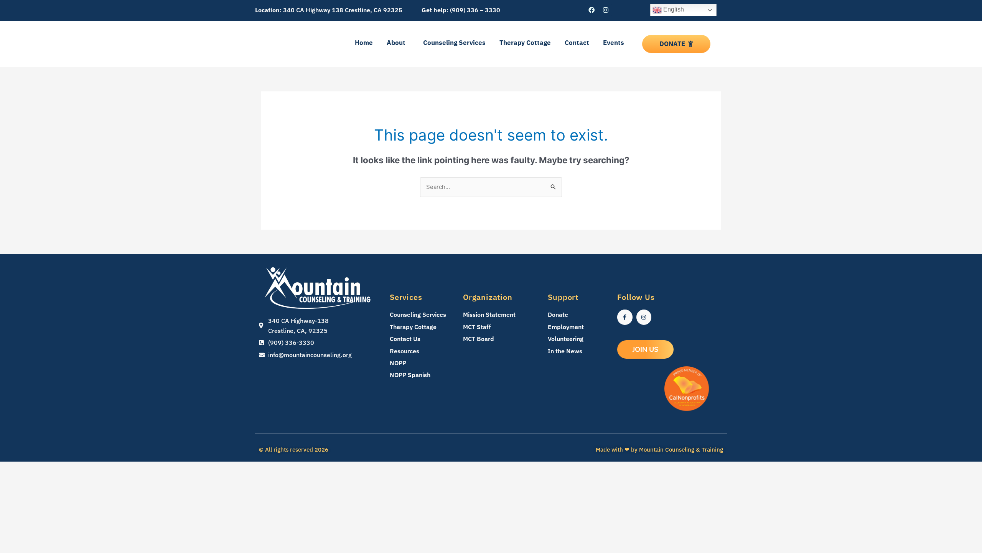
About (396, 42)
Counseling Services (454, 42)
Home (364, 42)
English (673, 9)
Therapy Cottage (525, 42)
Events (613, 42)
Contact (577, 42)
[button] (398, 43)
